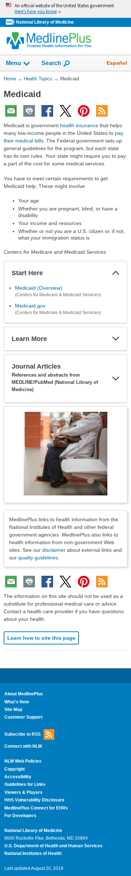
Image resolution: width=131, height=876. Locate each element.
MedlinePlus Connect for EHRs (36, 808)
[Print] (29, 111)
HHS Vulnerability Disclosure (34, 800)
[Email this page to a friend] (11, 111)
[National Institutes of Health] (11, 22)
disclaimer (54, 550)
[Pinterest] (83, 111)
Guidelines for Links (24, 784)
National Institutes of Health (32, 853)
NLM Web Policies (22, 761)
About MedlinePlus (23, 693)
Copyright (14, 769)
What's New (16, 701)
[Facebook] (47, 111)
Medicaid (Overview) (38, 288)
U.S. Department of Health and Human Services (53, 845)
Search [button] (51, 63)
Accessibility (17, 776)
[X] (65, 111)
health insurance (79, 125)
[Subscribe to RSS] (102, 111)
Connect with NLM (23, 746)
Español (117, 63)
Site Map (13, 709)
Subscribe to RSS (22, 734)
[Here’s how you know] (65, 9)
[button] (115, 273)
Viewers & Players (23, 792)
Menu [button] (13, 63)
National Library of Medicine (45, 22)
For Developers (20, 815)
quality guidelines (38, 557)
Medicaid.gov (30, 306)
